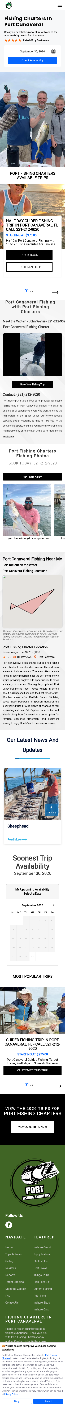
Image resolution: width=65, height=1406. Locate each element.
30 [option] (32, 956)
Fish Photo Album (32, 477)
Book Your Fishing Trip (32, 384)
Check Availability (32, 60)
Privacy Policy (11, 1394)
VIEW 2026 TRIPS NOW (32, 1126)
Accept (48, 1401)
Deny (16, 1401)
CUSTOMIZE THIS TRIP (32, 1070)
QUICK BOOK (29, 255)
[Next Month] (53, 904)
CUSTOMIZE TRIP (29, 267)
